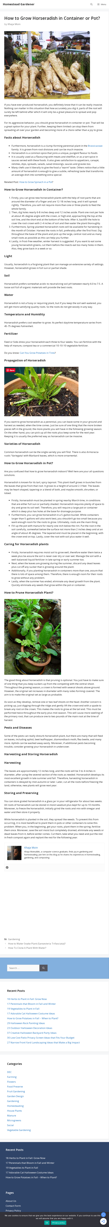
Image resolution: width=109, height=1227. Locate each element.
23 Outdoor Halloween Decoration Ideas (29, 1028)
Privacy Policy (13, 1210)
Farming (12, 1076)
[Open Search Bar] (91, 4)
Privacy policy (58, 1223)
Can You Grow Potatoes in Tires (37, 352)
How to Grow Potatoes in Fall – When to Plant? (32, 1018)
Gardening (14, 939)
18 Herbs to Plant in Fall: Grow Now (27, 999)
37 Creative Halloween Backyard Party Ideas (31, 1032)
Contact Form (13, 1205)
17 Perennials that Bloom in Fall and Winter (31, 1003)
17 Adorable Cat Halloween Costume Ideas (31, 1013)
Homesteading (15, 1105)
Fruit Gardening (16, 1091)
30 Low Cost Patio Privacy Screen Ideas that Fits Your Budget (40, 1037)
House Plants (14, 1110)
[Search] (43, 968)
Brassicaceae (95, 145)
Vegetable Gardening (19, 1130)
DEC (9, 1072)
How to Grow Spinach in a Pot (35, 182)
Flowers (11, 1081)
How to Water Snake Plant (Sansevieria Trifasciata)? (37, 943)
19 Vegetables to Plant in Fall (23, 1008)
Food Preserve (15, 1086)
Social (10, 1125)
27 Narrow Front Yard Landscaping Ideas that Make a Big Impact (43, 1042)
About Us (11, 1201)
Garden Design (15, 1096)
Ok (47, 1223)
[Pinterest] (7, 867)
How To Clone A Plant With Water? (27, 947)
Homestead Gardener (18, 4)
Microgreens (14, 1120)
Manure (11, 1115)
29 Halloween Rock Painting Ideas (26, 1023)
